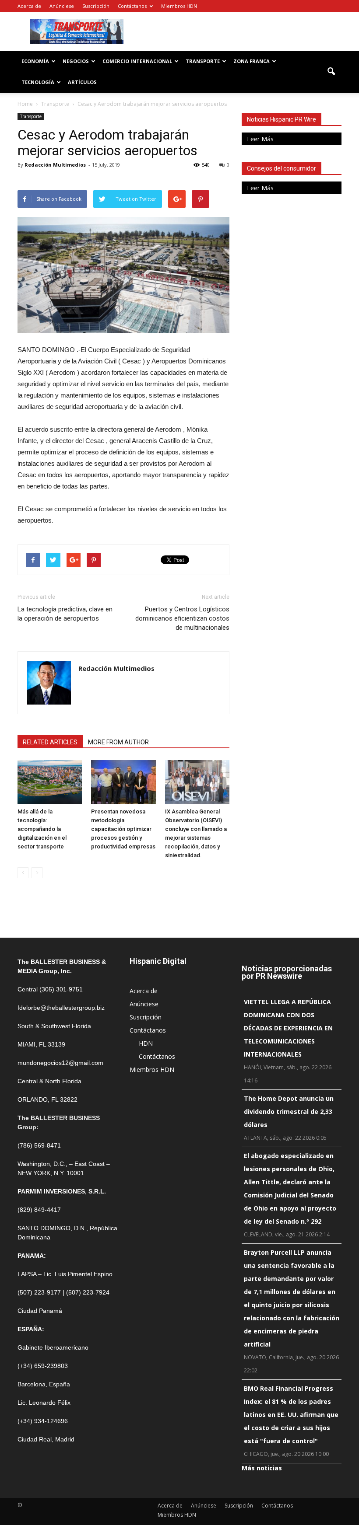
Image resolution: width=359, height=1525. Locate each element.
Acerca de (29, 6)
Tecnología (37, 82)
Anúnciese (61, 6)
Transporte (203, 61)
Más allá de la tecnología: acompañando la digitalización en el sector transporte (42, 829)
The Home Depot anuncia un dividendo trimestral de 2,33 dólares (289, 1111)
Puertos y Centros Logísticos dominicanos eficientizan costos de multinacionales (182, 618)
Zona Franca (251, 61)
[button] (330, 71)
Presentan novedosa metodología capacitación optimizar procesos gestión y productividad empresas (123, 829)
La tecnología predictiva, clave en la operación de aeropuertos (65, 613)
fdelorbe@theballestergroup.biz (61, 1007)
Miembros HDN (179, 6)
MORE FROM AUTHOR (118, 742)
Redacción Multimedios (55, 164)
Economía (35, 61)
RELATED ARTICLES (50, 742)
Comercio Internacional (137, 61)
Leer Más (260, 139)
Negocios (76, 61)
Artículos (82, 82)
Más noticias (262, 1468)
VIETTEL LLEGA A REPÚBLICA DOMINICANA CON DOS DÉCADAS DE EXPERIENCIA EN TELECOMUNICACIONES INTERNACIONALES (288, 1028)
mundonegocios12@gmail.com (60, 1062)
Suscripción (95, 6)
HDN (146, 1043)
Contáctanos (132, 6)
